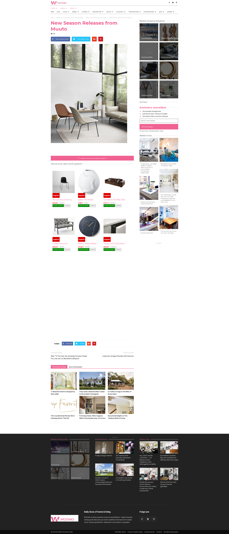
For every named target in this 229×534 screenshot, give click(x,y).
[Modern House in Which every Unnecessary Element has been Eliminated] (104, 469)
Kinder (169, 12)
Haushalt (120, 12)
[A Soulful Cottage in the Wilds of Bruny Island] (121, 381)
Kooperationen (149, 532)
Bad (160, 12)
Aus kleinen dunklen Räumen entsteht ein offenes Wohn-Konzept (169, 458)
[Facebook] (169, 2)
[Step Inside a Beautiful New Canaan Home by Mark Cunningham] (92, 381)
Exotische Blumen (147, 233)
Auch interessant (75, 367)
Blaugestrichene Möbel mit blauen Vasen (168, 164)
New (52, 12)
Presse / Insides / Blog (135, 532)
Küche (108, 12)
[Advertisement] (92, 149)
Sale (58, 12)
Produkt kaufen (58, 205)
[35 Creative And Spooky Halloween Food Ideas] (125, 447)
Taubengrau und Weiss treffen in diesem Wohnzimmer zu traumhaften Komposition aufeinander (148, 168)
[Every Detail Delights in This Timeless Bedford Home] (121, 405)
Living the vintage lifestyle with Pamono (118, 356)
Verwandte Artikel (59, 367)
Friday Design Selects (103, 455)
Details (67, 205)
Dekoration (97, 12)
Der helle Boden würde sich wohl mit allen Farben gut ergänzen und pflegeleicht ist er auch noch (168, 198)
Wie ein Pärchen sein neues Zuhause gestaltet (168, 484)
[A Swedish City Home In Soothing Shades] (125, 469)
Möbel (74, 12)
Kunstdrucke (149, 12)
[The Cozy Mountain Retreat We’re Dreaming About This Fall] (64, 405)
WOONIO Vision (120, 532)
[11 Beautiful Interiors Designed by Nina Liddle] (64, 381)
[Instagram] (173, 2)
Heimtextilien (134, 12)
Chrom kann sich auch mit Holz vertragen (168, 232)
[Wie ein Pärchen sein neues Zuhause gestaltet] (169, 474)
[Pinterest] (176, 2)
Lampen (85, 12)
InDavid (159, 532)
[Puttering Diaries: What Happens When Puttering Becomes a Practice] (92, 405)
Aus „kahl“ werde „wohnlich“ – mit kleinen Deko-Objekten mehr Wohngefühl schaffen (148, 460)
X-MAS (65, 12)
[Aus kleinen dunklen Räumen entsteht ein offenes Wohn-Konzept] (169, 447)
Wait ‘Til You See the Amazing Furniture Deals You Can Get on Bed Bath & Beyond (69, 357)
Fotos (53, 8)
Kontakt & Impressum (171, 532)
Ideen (72, 8)
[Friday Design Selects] (104, 447)
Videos (62, 8)
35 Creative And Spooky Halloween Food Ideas (123, 458)
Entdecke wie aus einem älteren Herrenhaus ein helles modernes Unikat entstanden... (148, 486)
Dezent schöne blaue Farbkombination (148, 203)
